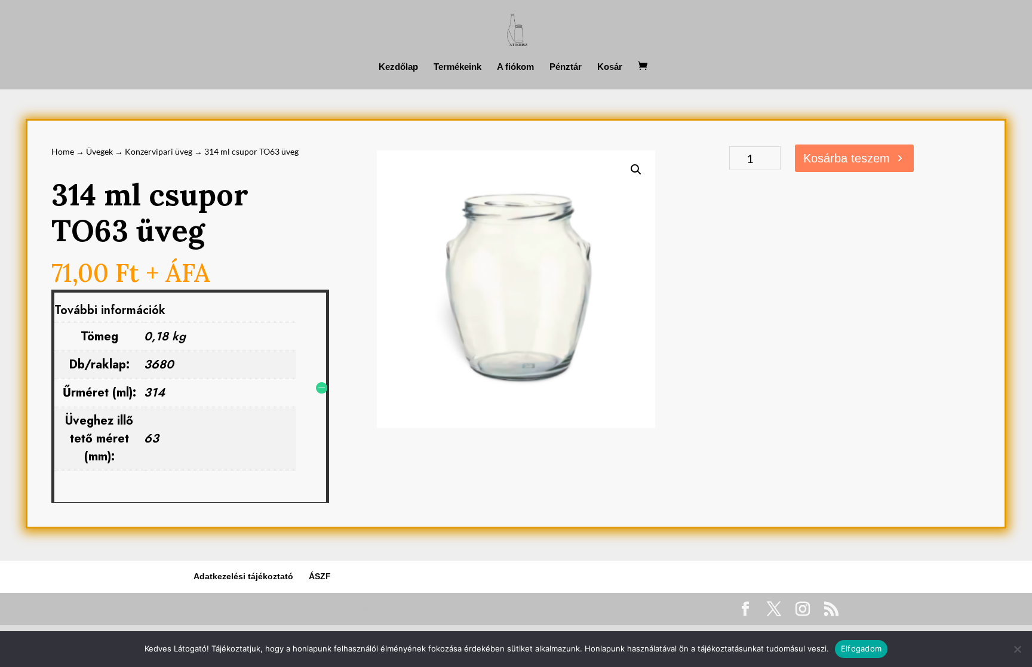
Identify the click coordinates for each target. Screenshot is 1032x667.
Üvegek (99, 151)
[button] (636, 169)
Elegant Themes (263, 608)
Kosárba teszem (846, 158)
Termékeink (457, 67)
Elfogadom (861, 648)
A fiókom (515, 67)
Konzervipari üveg (158, 151)
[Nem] (1017, 649)
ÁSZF (320, 576)
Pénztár (565, 67)
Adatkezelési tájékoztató (243, 576)
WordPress (367, 608)
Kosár (609, 67)
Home (62, 151)
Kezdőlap (398, 67)
